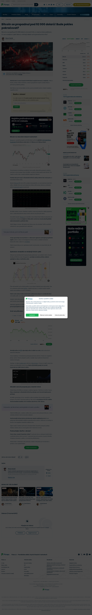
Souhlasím (32, 315)
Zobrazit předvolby (60, 315)
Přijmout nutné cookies (46, 315)
